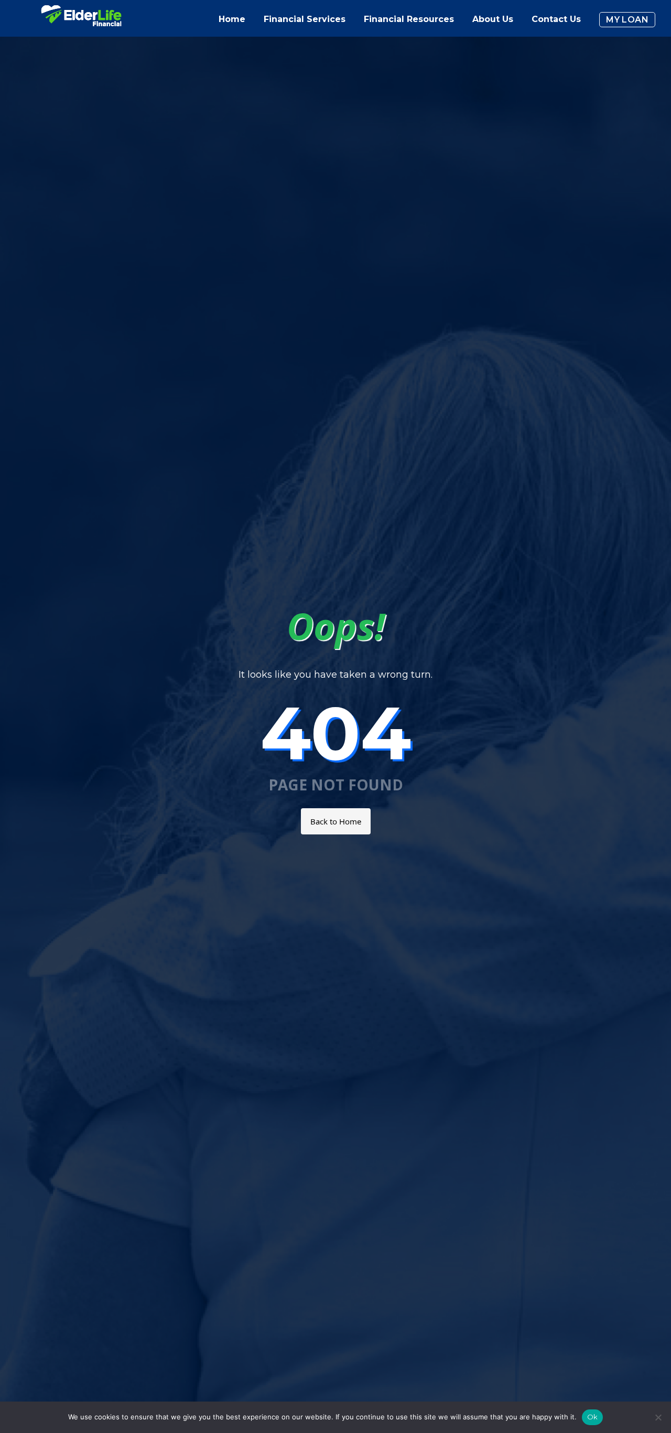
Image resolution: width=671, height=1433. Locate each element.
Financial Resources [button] (409, 19)
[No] (658, 1417)
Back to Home (335, 821)
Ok (592, 1417)
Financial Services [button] (304, 19)
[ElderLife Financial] (81, 19)
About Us (492, 19)
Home (232, 19)
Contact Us (556, 19)
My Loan (627, 20)
